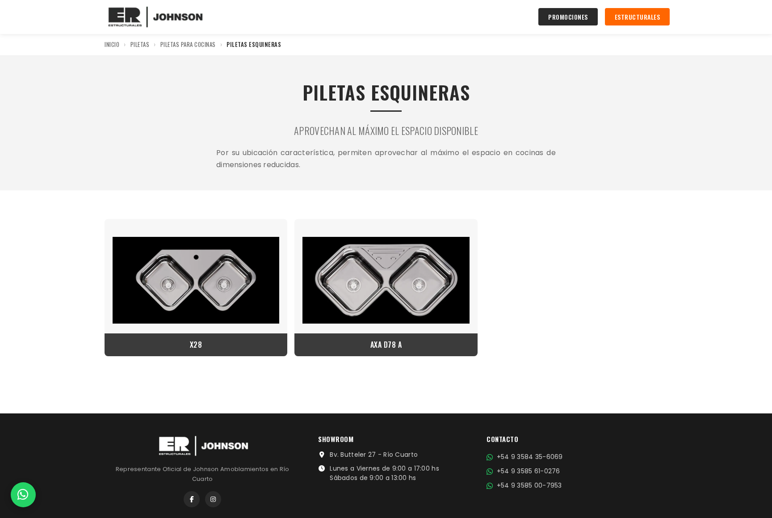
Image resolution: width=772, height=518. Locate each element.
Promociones (568, 16)
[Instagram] (213, 499)
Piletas (140, 44)
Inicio (112, 44)
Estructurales (637, 16)
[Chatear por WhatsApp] (23, 494)
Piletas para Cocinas (188, 44)
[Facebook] (192, 499)
